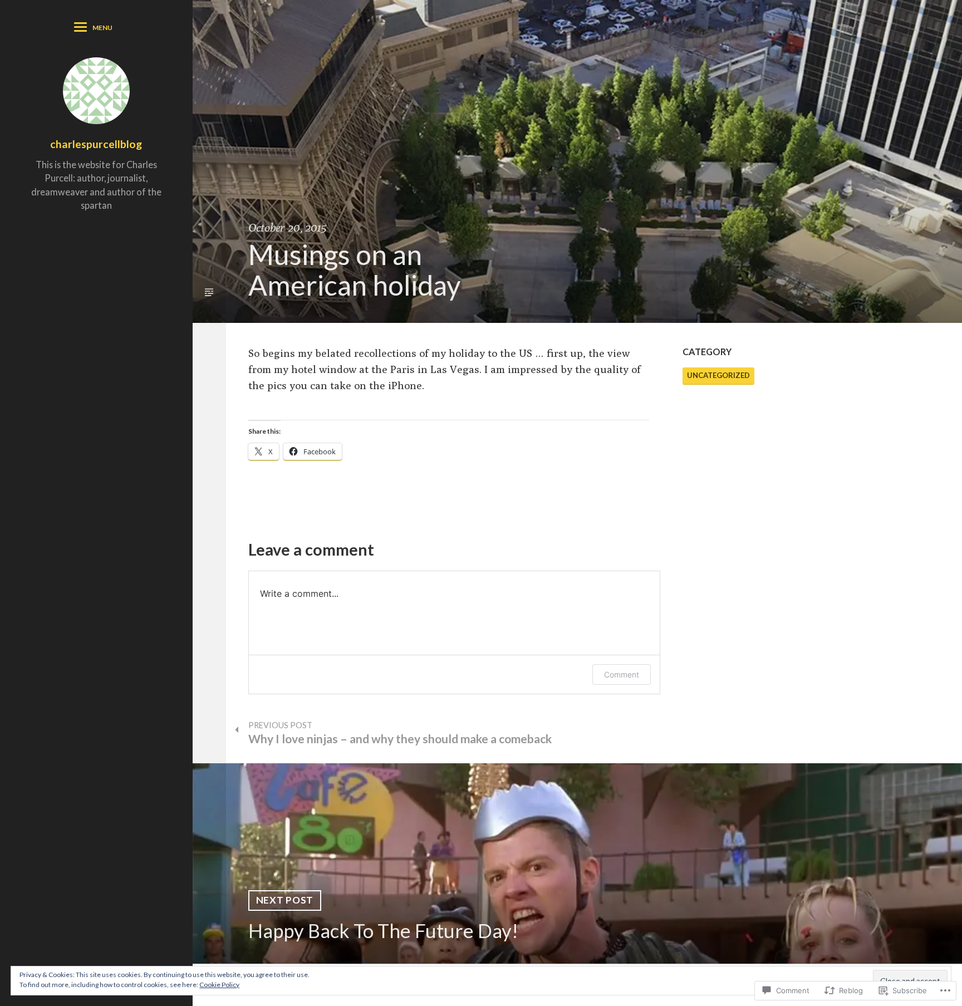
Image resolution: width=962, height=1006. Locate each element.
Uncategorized (718, 375)
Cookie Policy (219, 984)
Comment (621, 674)
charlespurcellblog (96, 144)
